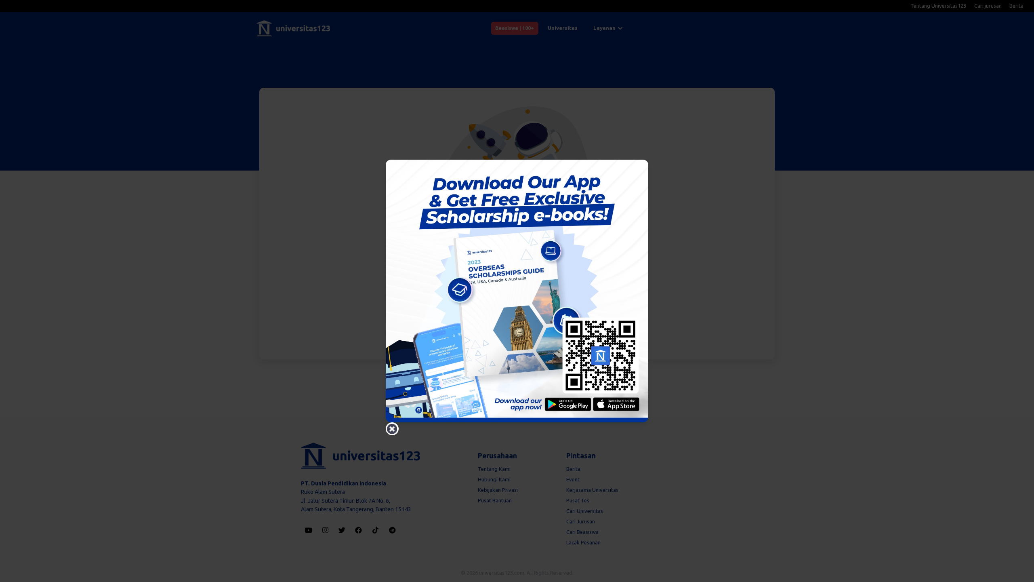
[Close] (392, 428)
